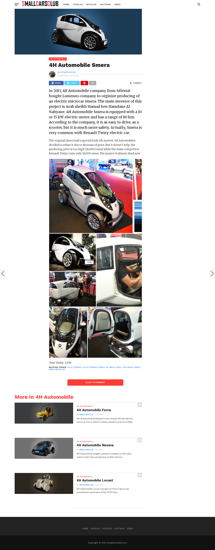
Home (66, 4)
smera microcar (57, 369)
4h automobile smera (94, 367)
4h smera (110, 367)
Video (117, 4)
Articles (91, 4)
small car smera (124, 367)
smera (137, 367)
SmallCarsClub (68, 72)
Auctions (105, 4)
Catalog (78, 4)
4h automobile (74, 367)
